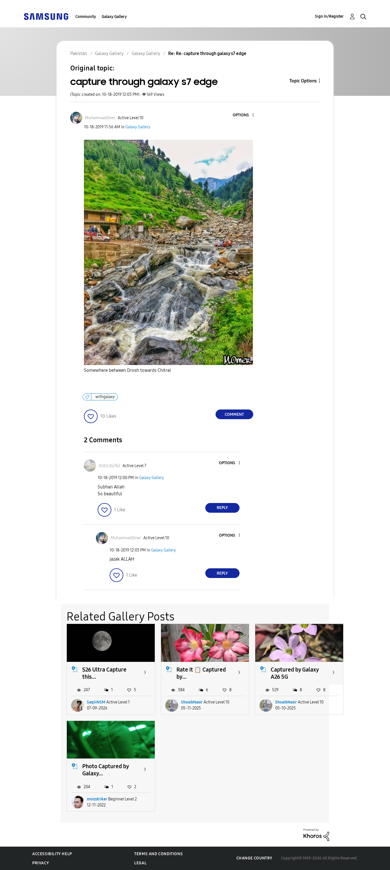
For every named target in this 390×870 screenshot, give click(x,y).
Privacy (40, 863)
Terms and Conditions (158, 853)
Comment (234, 414)
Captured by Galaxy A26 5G (295, 673)
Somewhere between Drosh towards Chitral (128, 370)
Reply (222, 507)
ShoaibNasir (192, 702)
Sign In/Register (329, 16)
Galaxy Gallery (114, 16)
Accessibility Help (52, 853)
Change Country (254, 858)
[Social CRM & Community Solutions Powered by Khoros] (316, 834)
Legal (140, 863)
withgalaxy (105, 396)
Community (85, 16)
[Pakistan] (46, 16)
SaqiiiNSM (96, 702)
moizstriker (97, 799)
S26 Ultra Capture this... (104, 673)
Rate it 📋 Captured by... (201, 673)
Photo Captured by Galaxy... (105, 770)
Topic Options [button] (303, 81)
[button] (243, 115)
